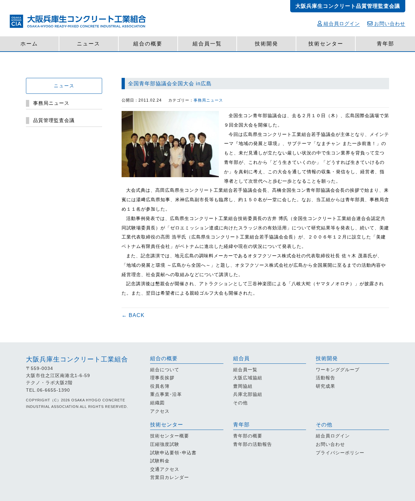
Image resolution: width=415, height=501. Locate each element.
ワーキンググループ (338, 369)
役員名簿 (160, 386)
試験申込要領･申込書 (173, 452)
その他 (240, 402)
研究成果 (325, 386)
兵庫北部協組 (247, 394)
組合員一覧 (207, 43)
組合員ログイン (342, 23)
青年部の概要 (247, 435)
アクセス (160, 411)
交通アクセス (164, 469)
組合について (164, 369)
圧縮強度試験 (164, 444)
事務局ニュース (208, 100)
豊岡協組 (243, 386)
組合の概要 (147, 43)
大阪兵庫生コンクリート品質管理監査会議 (347, 6)
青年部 (385, 43)
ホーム (29, 43)
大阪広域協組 (247, 377)
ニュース (88, 43)
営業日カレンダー (169, 477)
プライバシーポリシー (340, 452)
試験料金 (160, 460)
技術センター (325, 43)
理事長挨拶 (162, 377)
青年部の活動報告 (252, 444)
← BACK (133, 315)
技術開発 (266, 43)
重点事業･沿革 (166, 394)
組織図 (157, 402)
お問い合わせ (389, 23)
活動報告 (325, 377)
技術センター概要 (169, 435)
